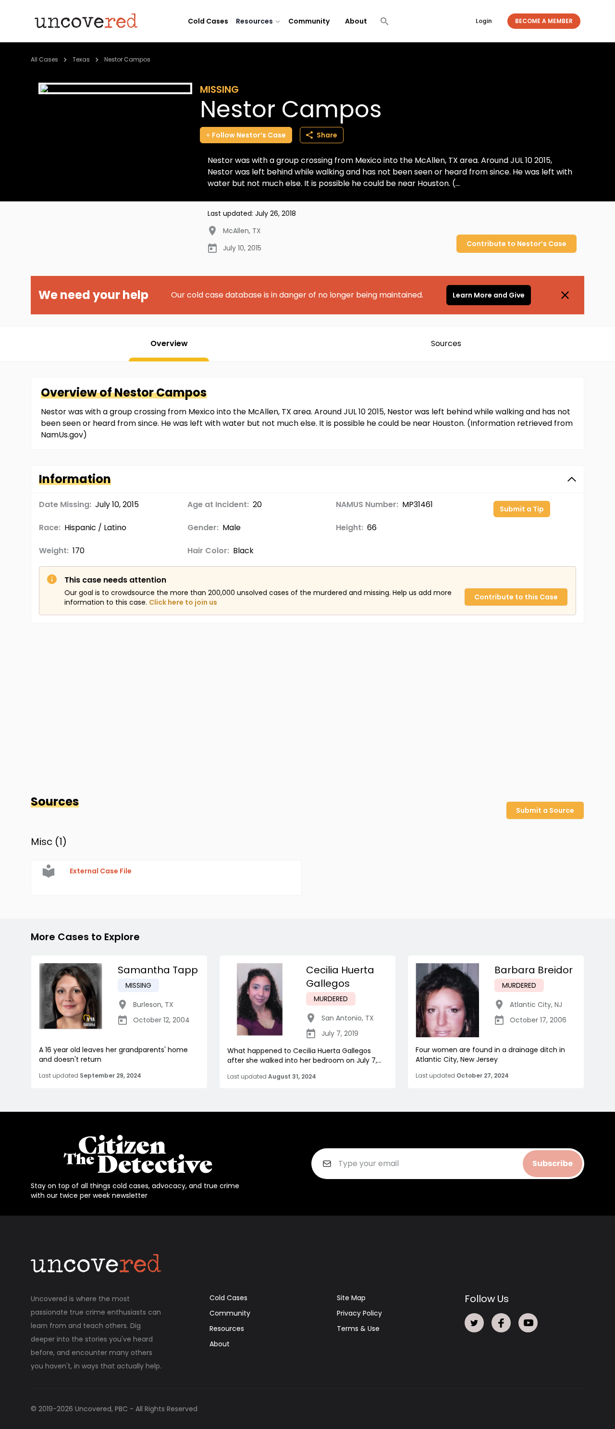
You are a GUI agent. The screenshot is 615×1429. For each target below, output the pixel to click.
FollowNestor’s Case (249, 135)
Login (484, 21)
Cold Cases (208, 21)
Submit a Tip (522, 509)
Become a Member (544, 21)
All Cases (44, 59)
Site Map (351, 1298)
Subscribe (552, 1163)
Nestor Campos (127, 59)
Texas (81, 59)
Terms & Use (358, 1328)
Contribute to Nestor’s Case (516, 244)
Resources (226, 1328)
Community (309, 21)
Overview (169, 343)
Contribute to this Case (516, 597)
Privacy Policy (359, 1313)
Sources (446, 343)
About (356, 21)
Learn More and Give (489, 295)
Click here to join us (183, 602)
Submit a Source (545, 810)
